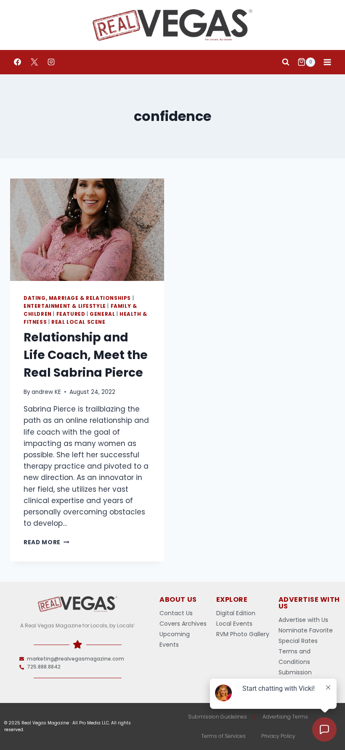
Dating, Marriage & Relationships (77, 298)
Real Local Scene (78, 322)
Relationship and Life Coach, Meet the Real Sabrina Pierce (86, 355)
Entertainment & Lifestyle (65, 306)
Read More (46, 542)
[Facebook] (17, 62)
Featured (70, 314)
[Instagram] (51, 62)
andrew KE (46, 392)
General (102, 314)
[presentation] (87, 229)
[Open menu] (327, 61)
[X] (34, 62)
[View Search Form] (285, 62)
